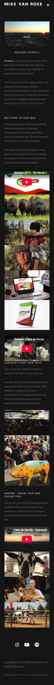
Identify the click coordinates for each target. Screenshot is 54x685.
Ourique (8, 60)
